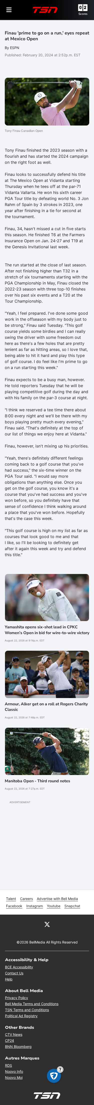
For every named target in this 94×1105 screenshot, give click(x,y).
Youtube (53, 906)
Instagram (34, 906)
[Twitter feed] (47, 924)
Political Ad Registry (21, 1016)
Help (9, 979)
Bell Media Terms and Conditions (31, 1004)
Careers (26, 898)
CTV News (13, 1034)
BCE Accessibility (19, 967)
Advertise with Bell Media (57, 898)
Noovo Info (14, 1071)
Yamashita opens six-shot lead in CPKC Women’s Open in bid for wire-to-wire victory (47, 629)
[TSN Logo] (45, 10)
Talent (11, 898)
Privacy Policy (16, 998)
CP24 (9, 1040)
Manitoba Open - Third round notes (37, 781)
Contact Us (14, 973)
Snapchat (72, 906)
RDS (8, 1065)
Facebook (14, 906)
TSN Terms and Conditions (27, 1010)
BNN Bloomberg (18, 1046)
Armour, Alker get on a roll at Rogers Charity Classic (46, 706)
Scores (82, 14)
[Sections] (9, 10)
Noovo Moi (14, 1077)
